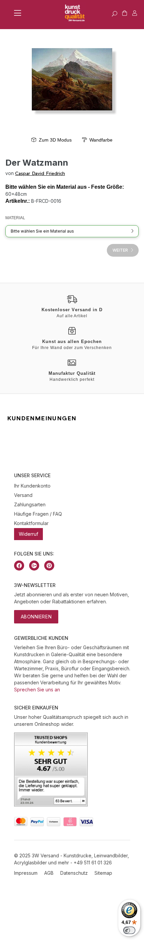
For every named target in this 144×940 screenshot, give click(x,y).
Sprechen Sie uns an (37, 689)
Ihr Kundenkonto (32, 486)
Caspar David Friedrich (40, 173)
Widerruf (28, 534)
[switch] (129, 930)
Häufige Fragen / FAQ (38, 514)
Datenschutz (74, 873)
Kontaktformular (31, 523)
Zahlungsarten (30, 504)
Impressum (26, 873)
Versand (23, 495)
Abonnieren (36, 616)
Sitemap (103, 873)
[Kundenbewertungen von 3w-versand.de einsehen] (51, 804)
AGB (49, 873)
